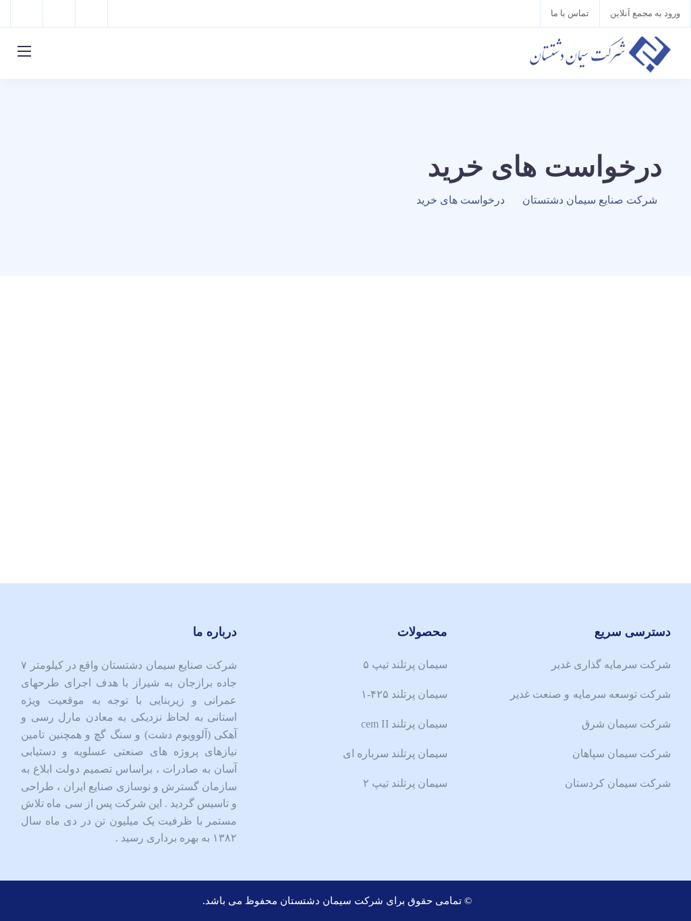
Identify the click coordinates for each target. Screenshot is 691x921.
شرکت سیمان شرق (626, 724)
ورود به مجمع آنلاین (645, 13)
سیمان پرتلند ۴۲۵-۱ (404, 694)
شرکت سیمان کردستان (618, 783)
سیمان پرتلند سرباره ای (395, 753)
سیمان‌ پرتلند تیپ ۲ (405, 783)
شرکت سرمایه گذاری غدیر (611, 664)
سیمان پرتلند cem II (404, 724)
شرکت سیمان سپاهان (621, 753)
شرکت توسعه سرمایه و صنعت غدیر (590, 694)
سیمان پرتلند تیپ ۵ (405, 664)
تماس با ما (570, 13)
